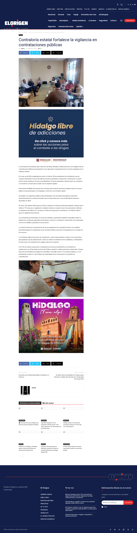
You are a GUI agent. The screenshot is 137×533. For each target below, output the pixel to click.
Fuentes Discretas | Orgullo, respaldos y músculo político (78, 515)
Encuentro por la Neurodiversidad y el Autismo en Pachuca (34, 376)
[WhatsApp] (132, 530)
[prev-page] (20, 456)
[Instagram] (130, 5)
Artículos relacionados (30, 403)
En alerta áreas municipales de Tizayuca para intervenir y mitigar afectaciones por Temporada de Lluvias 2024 (69, 377)
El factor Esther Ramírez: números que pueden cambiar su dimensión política (72, 448)
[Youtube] (135, 5)
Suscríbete (128, 502)
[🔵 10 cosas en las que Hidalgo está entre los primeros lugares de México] (29, 414)
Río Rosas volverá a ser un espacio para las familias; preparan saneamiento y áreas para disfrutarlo (81, 508)
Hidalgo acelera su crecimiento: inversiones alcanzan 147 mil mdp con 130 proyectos (72, 424)
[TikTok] (119, 530)
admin (23, 48)
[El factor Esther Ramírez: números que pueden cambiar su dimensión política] (73, 438)
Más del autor (48, 403)
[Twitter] (133, 5)
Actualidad (22, 420)
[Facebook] (128, 5)
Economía (44, 420)
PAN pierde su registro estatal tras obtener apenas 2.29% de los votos (80, 502)
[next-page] (23, 456)
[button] (121, 4)
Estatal (25, 32)
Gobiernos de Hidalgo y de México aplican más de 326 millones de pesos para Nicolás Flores (28, 448)
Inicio (20, 32)
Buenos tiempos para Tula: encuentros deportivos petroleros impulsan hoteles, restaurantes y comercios (79, 495)
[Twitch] (124, 530)
